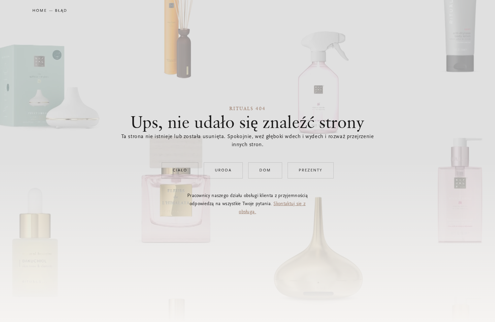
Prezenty (311, 170)
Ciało (180, 170)
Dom (265, 170)
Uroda (223, 170)
